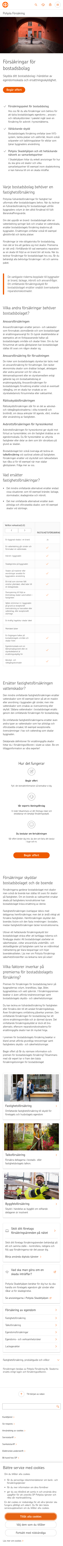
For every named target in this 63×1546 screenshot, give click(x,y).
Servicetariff (8, 1437)
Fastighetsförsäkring (15, 1318)
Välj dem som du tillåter (31, 1524)
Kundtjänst (7, 1417)
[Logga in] (50, 5)
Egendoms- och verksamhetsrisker (23, 1339)
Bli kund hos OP (9, 1457)
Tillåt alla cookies (30, 1516)
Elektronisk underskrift (12, 1451)
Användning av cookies (12, 1430)
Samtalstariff (8, 1444)
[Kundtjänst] (43, 5)
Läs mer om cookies (12, 1541)
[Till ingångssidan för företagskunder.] (5, 5)
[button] (31, 1272)
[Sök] (36, 5)
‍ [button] (26, 1297)
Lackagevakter (12, 1346)
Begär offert (31, 855)
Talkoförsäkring (13, 1325)
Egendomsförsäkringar (16, 1332)
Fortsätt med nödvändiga (31, 1532)
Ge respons (7, 1424)
